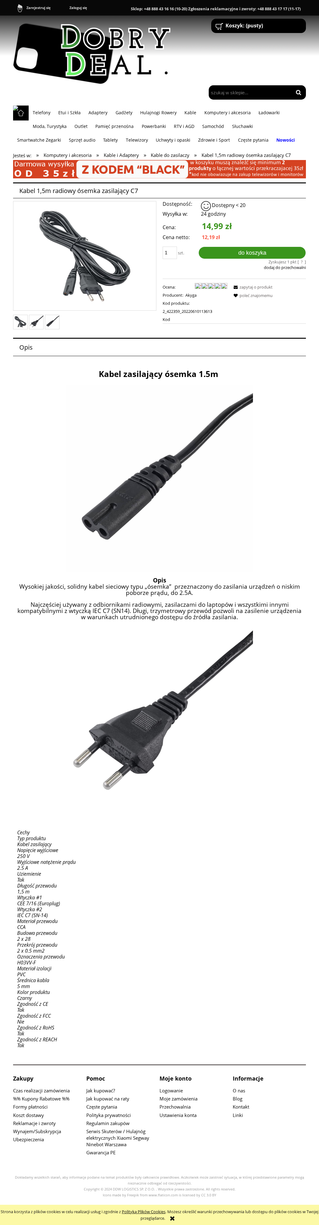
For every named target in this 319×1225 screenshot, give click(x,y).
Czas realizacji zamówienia (41, 1090)
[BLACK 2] (159, 169)
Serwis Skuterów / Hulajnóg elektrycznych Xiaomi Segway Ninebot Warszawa (117, 1137)
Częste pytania (101, 1107)
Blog (237, 1098)
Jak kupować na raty (107, 1098)
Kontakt (241, 1107)
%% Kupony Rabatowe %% (41, 1098)
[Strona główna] (94, 51)
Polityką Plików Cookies (143, 1211)
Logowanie (171, 1090)
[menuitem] (41, 112)
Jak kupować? (100, 1090)
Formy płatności (30, 1107)
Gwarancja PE (101, 1152)
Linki (238, 1115)
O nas (239, 1090)
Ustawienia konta (178, 1115)
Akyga (191, 295)
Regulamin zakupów (108, 1123)
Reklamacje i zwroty (34, 1123)
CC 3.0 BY (208, 1195)
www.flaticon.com (163, 1195)
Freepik (133, 1195)
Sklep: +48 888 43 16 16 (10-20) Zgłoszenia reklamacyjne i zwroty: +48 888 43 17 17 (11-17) (216, 9)
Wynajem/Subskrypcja (37, 1131)
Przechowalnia (175, 1107)
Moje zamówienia (179, 1098)
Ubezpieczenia (28, 1139)
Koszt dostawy (28, 1115)
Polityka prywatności (108, 1115)
